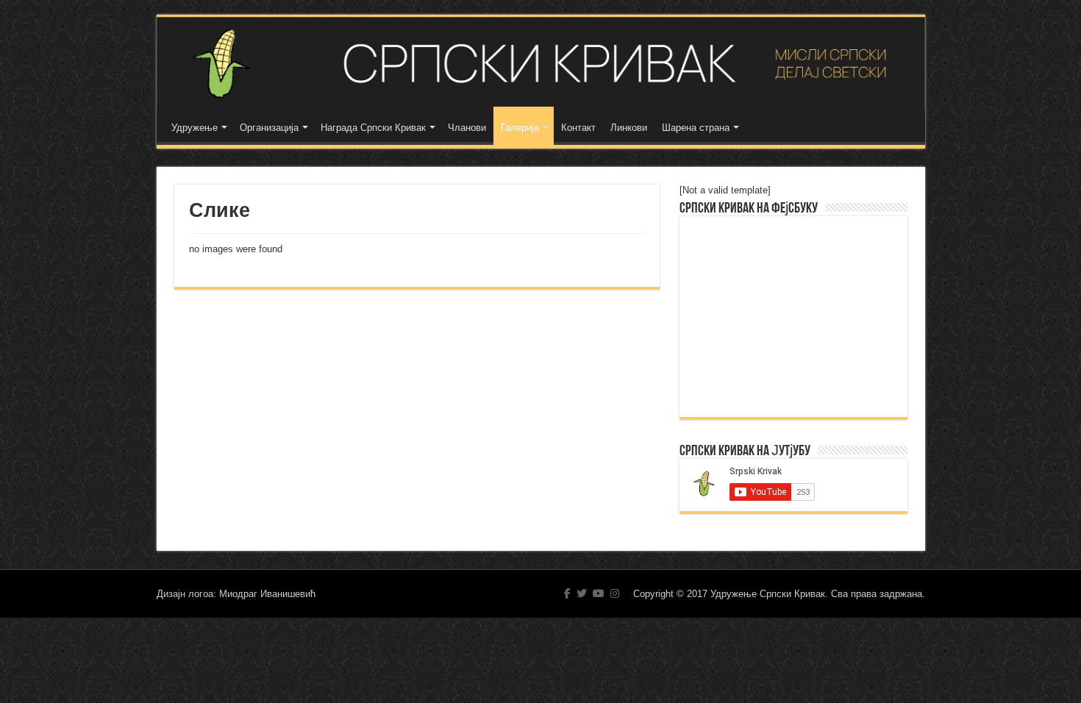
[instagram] (615, 593)
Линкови (628, 127)
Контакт (578, 127)
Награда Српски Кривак (373, 127)
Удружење (194, 127)
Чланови (467, 127)
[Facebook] (567, 593)
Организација (269, 127)
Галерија (520, 127)
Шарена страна (695, 127)
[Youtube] (598, 593)
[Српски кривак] (541, 63)
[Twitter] (581, 593)
